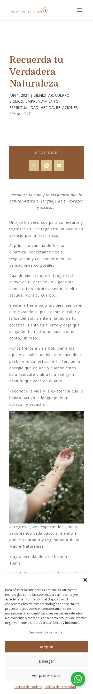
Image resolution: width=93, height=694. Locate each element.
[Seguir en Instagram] (46, 165)
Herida (47, 107)
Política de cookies (28, 687)
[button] (85, 579)
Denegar (46, 661)
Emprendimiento (42, 101)
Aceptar (46, 646)
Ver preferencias (46, 675)
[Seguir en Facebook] (34, 165)
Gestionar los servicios (45, 632)
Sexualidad (20, 113)
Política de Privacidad (60, 687)
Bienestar (43, 95)
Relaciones (67, 107)
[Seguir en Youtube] (59, 165)
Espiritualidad (23, 107)
